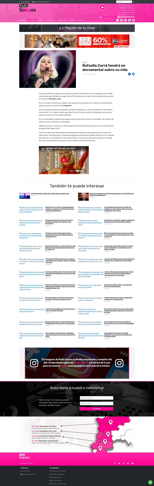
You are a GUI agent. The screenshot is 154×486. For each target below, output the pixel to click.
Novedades (32, 20)
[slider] (118, 17)
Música (84, 62)
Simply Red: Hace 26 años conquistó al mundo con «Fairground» (118, 298)
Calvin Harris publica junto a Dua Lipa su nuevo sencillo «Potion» (60, 309)
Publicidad (72, 20)
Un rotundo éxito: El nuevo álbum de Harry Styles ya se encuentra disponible (119, 322)
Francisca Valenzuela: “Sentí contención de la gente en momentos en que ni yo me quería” (60, 273)
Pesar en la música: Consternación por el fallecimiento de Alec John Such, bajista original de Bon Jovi (60, 286)
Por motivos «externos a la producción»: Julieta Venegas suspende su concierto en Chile (119, 310)
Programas (22, 20)
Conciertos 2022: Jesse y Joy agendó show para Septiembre (118, 285)
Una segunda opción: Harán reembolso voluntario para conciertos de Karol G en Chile (60, 334)
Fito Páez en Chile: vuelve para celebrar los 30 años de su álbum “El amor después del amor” (61, 260)
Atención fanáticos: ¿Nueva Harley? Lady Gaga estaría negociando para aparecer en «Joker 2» (60, 247)
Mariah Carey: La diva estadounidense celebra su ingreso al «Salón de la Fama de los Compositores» (59, 208)
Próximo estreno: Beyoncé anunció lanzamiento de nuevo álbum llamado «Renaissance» (59, 234)
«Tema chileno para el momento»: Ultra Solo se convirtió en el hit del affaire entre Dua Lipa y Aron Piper (118, 273)
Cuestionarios (50, 20)
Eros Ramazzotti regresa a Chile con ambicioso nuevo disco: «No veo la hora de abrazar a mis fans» (118, 208)
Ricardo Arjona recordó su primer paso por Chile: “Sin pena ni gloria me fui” (59, 298)
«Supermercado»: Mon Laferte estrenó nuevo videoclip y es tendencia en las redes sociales (118, 247)
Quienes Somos (62, 20)
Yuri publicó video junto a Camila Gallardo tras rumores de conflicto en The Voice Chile (118, 334)
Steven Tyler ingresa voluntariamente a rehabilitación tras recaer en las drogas (60, 322)
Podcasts (41, 20)
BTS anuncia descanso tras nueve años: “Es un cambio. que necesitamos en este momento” (119, 234)
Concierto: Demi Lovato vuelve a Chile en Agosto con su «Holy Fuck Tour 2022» (119, 260)
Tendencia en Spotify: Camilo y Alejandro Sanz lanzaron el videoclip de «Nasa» (119, 221)
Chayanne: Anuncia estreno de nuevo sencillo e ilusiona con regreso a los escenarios (59, 221)
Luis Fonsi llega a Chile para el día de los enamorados (50, 193)
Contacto (81, 20)
